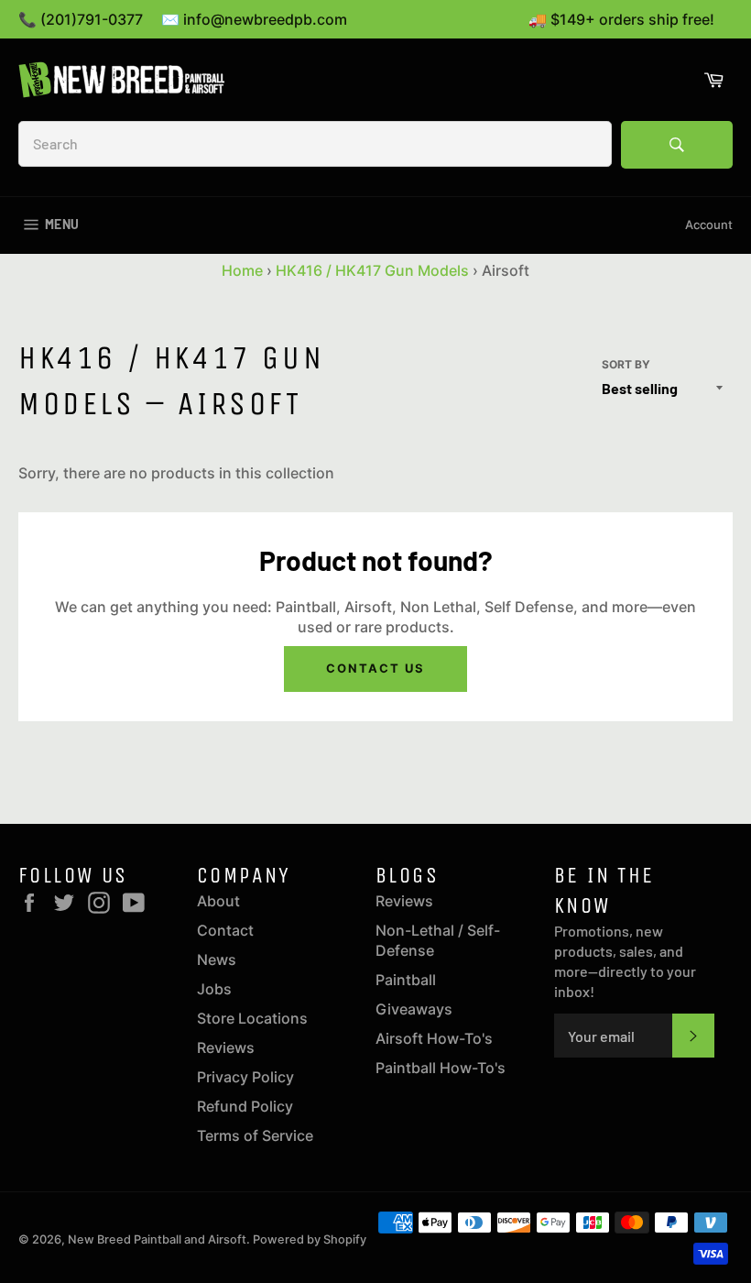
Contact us (375, 668)
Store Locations (252, 1018)
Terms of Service (255, 1135)
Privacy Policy (245, 1077)
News (216, 959)
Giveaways (414, 1009)
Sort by (626, 364)
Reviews (226, 1047)
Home (242, 270)
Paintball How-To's (441, 1067)
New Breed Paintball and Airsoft (157, 1239)
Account (709, 224)
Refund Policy (245, 1106)
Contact (225, 930)
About (218, 901)
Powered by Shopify (309, 1239)
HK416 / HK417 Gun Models (372, 270)
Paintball (406, 979)
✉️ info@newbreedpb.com (254, 19)
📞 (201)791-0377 (80, 19)
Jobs (214, 989)
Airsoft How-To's (434, 1038)
